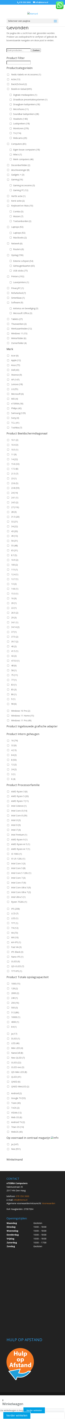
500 (14, 1007)
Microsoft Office (22, 313)
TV (17, 133)
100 (14, 564)
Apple (16, 360)
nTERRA (17, 403)
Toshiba (16, 427)
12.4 (14, 574)
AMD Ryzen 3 (19, 791)
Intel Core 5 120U (21, 873)
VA (14, 932)
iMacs (17, 154)
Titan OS (17, 1127)
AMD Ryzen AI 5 (20, 844)
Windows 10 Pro (20, 710)
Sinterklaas (18, 297)
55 (14, 545)
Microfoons (21, 109)
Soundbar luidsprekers (26, 114)
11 (14, 454)
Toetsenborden (22, 221)
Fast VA (16, 947)
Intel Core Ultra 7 (21, 892)
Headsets (20, 118)
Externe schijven (23, 261)
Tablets (17, 319)
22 (14, 607)
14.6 (14, 588)
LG (14, 389)
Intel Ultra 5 (18, 897)
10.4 (14, 444)
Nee (16, 1149)
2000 (15, 993)
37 (14, 631)
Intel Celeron (19, 805)
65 (14, 550)
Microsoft (17, 393)
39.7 (14, 641)
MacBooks (20, 237)
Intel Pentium (19, 834)
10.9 (14, 559)
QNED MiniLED (20, 1086)
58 (14, 670)
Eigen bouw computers (26, 149)
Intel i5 (16, 825)
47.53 (15, 660)
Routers (18, 249)
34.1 (14, 622)
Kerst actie (18, 200)
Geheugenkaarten (24, 265)
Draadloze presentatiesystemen (30, 99)
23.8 (15, 487)
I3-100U (16, 853)
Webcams (20, 138)
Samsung (18, 413)
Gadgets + (17, 174)
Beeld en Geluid (21, 89)
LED (14, 918)
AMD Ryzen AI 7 (20, 849)
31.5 (15, 516)
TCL (15, 422)
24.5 (14, 502)
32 (14, 521)
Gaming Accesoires (24, 185)
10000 (15, 1017)
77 (14, 679)
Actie (15, 79)
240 (14, 997)
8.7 (14, 555)
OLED (15, 961)
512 (15, 1012)
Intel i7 (16, 829)
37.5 (14, 636)
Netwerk (17, 243)
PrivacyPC (17, 288)
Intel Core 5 (18, 868)
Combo (18, 211)
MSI (14, 398)
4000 (15, 1021)
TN (14, 927)
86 (14, 694)
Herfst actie (18, 196)
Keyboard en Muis (22, 205)
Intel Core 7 (18, 877)
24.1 (14, 497)
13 (14, 583)
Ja (14, 1033)
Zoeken (36, 50)
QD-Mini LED (19, 1072)
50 (14, 540)
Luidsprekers (21, 123)
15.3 (14, 593)
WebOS (17, 1131)
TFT (14, 923)
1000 (15, 983)
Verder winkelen (34, 1410)
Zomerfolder (19, 343)
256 (15, 1002)
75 (14, 675)
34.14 (15, 627)
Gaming (17, 179)
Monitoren (21, 128)
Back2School (19, 84)
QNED (15, 1081)
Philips (16, 408)
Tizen (16, 1103)
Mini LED (17, 1048)
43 (14, 531)
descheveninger (20, 170)
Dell (15, 369)
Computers (18, 143)
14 (14, 459)
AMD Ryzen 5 (20, 796)
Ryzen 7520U (19, 901)
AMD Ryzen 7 (20, 801)
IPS (15, 908)
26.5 (14, 612)
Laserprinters (21, 282)
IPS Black (17, 951)
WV (15, 937)
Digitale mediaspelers (25, 94)
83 (14, 684)
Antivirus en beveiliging (25, 308)
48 (14, 665)
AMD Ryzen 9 (19, 839)
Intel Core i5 (19, 815)
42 (14, 655)
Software (17, 302)
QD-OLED (17, 966)
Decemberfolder (20, 165)
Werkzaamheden (21, 328)
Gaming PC (20, 190)
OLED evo (17, 1067)
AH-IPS (16, 942)
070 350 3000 (25, 2)
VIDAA (16, 1112)
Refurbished (18, 293)
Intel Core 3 (18, 863)
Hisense (16, 374)
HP (15, 379)
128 (14, 988)
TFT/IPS (16, 971)
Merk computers (23, 159)
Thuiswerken (19, 323)
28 (14, 511)
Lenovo (17, 384)
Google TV (18, 1098)
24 (14, 492)
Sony (15, 417)
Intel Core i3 (19, 810)
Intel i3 (16, 820)
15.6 (15, 463)
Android (16, 1093)
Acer (15, 355)
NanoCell (17, 1052)
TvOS (15, 1107)
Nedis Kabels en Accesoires (26, 74)
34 (14, 526)
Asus (15, 365)
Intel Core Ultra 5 (21, 887)
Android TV (18, 1122)
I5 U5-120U (18, 858)
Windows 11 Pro (21, 720)
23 (14, 478)
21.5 (14, 473)
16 (14, 598)
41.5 (14, 651)
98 (14, 703)
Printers (17, 276)
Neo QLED (18, 1057)
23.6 (14, 483)
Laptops (17, 226)
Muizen (18, 216)
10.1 (14, 439)
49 (14, 535)
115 (14, 569)
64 (14, 755)
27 (15, 507)
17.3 (14, 468)
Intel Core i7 (18, 882)
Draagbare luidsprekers (26, 104)
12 (14, 764)
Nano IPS (17, 956)
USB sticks (20, 270)
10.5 (14, 449)
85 (14, 689)
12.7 (14, 579)
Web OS (16, 1117)
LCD (14, 913)
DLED (15, 1038)
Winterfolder (18, 338)
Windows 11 (19, 333)
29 (14, 617)
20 (14, 603)
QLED (16, 1076)
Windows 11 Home (22, 715)
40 (14, 646)
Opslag (17, 255)
